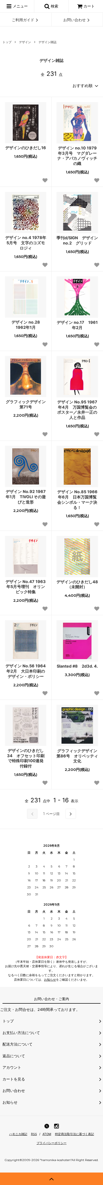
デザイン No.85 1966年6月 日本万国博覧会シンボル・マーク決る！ (77, 499)
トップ (7, 42)
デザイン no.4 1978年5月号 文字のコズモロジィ (25, 242)
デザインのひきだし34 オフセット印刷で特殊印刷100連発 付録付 (26, 758)
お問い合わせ (74, 19)
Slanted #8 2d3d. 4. (77, 666)
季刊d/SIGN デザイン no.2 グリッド (77, 240)
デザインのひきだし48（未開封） (77, 584)
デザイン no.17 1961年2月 (77, 325)
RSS (34, 1134)
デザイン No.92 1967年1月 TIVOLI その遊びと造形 (26, 496)
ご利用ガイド (23, 19)
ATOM (46, 1134)
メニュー (20, 6)
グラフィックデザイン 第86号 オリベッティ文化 (77, 756)
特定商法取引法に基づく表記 (74, 1134)
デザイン (25, 42)
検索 (54, 6)
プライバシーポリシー (51, 1143)
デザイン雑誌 (47, 42)
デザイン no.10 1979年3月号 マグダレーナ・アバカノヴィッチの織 (77, 155)
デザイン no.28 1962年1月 (28, 325)
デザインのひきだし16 (25, 147)
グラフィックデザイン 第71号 (26, 404)
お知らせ (50, 979)
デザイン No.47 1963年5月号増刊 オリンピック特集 (26, 586)
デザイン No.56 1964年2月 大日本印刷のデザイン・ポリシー (26, 671)
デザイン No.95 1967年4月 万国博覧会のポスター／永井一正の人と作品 (77, 409)
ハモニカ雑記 (18, 1134)
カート (89, 6)
